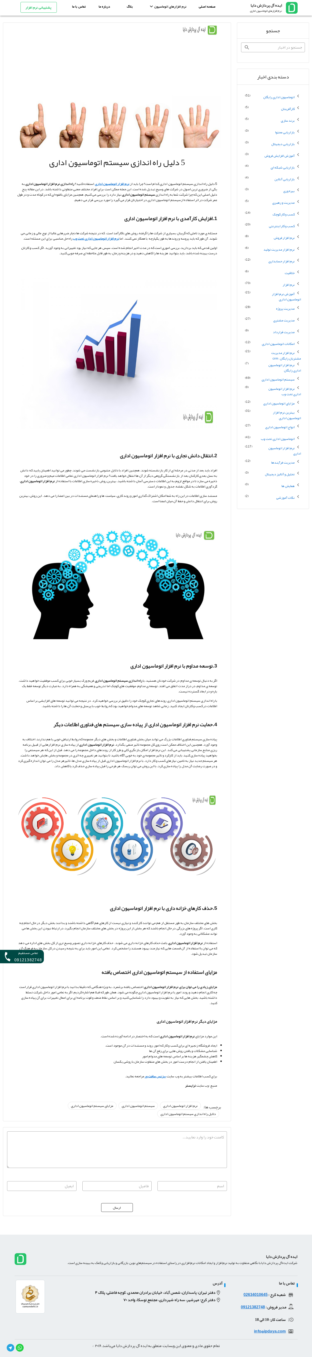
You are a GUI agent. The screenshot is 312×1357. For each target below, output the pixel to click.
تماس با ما (79, 6)
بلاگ (130, 6)
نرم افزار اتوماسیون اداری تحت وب (96, 238)
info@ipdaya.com (270, 1331)
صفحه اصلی (207, 6)
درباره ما (104, 6)
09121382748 (253, 1307)
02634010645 (256, 1295)
